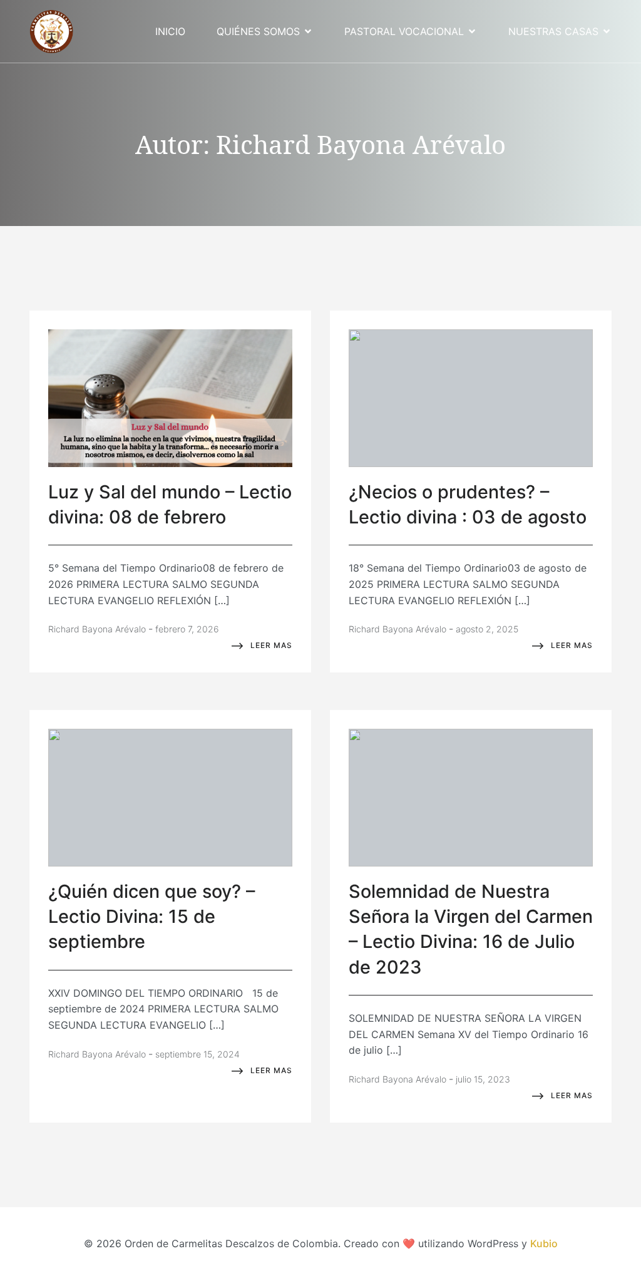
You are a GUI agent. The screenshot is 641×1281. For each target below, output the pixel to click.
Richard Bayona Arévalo (97, 629)
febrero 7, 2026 (187, 629)
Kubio (544, 1243)
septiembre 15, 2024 (197, 1054)
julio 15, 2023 (483, 1079)
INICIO (170, 31)
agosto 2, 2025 (487, 629)
